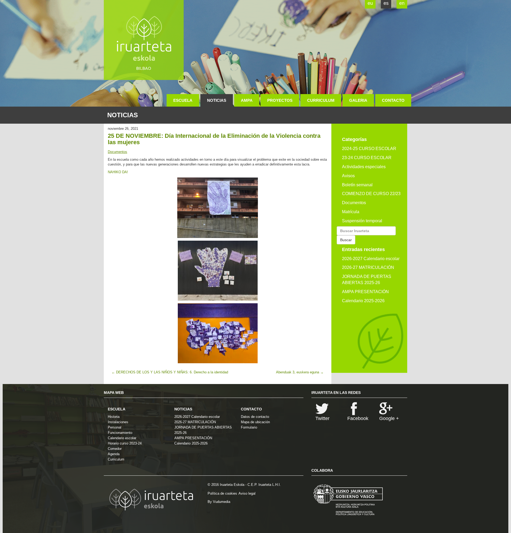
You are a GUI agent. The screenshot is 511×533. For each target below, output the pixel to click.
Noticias (216, 100)
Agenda (113, 454)
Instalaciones (118, 422)
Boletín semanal (357, 185)
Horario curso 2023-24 (125, 443)
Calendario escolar (122, 438)
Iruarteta (144, 40)
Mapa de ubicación (255, 422)
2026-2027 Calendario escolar (370, 258)
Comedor (115, 449)
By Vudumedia (219, 502)
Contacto (393, 100)
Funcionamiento (120, 433)
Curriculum (321, 100)
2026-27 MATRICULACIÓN (368, 267)
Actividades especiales (364, 166)
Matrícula (350, 211)
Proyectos (279, 100)
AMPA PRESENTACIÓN (365, 291)
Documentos (117, 152)
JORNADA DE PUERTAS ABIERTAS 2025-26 (366, 279)
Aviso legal (247, 493)
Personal (114, 427)
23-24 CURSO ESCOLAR (367, 157)
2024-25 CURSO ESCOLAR (369, 148)
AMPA (247, 100)
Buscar (346, 240)
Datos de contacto (255, 417)
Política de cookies (222, 493)
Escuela (182, 100)
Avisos (348, 175)
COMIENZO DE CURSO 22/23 (371, 193)
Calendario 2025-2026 (363, 300)
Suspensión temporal (362, 221)
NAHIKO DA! (118, 172)
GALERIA (358, 100)
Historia (113, 417)
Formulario (249, 427)
